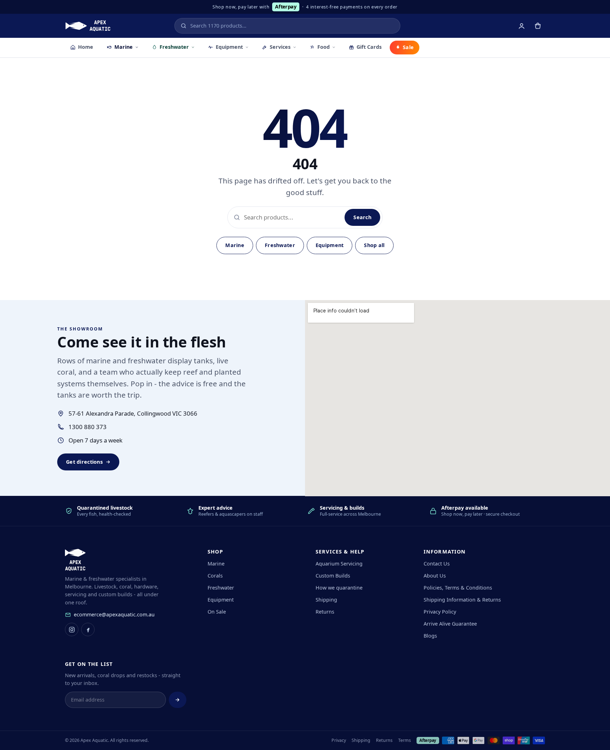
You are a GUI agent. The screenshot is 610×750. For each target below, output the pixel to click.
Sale (408, 47)
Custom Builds (333, 575)
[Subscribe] (177, 700)
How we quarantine (339, 587)
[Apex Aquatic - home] (88, 26)
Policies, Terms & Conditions (458, 587)
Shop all (374, 245)
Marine (123, 46)
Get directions (84, 461)
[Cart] (537, 25)
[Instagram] (71, 629)
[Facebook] (88, 629)
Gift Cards (369, 46)
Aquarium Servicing (339, 563)
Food (323, 46)
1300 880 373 (87, 427)
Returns (325, 611)
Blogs (430, 635)
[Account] (521, 25)
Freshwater (174, 46)
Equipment (229, 46)
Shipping (326, 599)
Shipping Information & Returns (462, 599)
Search (362, 217)
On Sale (217, 611)
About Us (435, 575)
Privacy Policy (440, 611)
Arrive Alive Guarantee (450, 623)
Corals (215, 575)
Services (280, 46)
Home (85, 46)
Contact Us (437, 563)
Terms (404, 740)
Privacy (338, 740)
